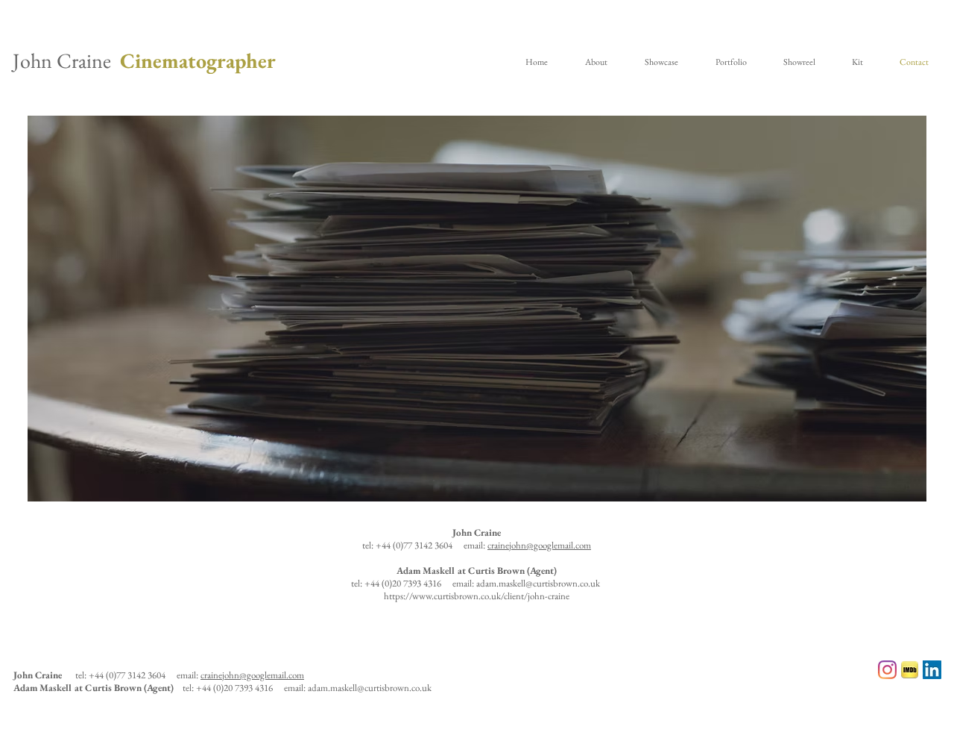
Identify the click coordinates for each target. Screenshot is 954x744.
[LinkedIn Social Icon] (932, 669)
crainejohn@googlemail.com (539, 545)
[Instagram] (887, 669)
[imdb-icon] (909, 669)
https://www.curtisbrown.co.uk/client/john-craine (476, 596)
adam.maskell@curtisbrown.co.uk (538, 583)
